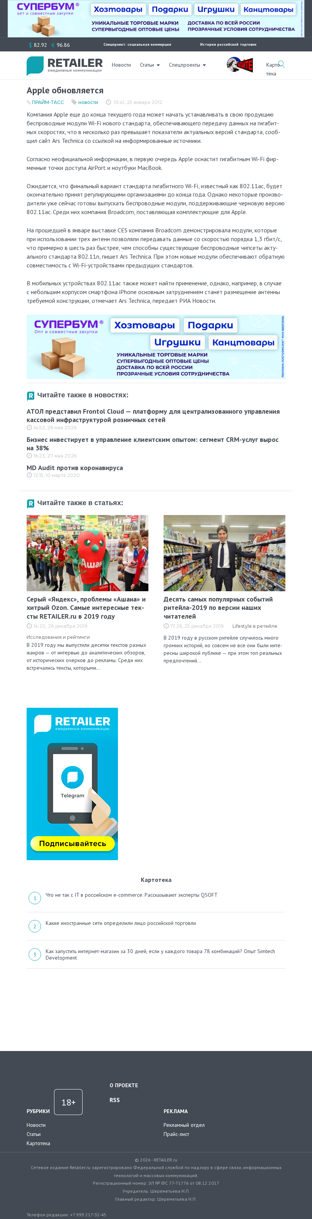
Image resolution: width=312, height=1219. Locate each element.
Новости (121, 64)
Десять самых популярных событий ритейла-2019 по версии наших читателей (218, 608)
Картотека (38, 1143)
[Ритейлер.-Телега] (72, 710)
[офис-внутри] (156, 318)
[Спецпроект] (239, 60)
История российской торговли (228, 44)
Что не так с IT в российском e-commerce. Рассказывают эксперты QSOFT (132, 894)
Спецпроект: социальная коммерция (137, 44)
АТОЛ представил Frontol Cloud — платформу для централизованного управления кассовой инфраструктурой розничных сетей (153, 415)
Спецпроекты (184, 64)
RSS (115, 1100)
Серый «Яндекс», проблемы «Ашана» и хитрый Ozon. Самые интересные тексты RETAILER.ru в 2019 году (86, 608)
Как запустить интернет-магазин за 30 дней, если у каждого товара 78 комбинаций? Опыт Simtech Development (160, 954)
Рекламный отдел (184, 1124)
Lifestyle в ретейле (254, 626)
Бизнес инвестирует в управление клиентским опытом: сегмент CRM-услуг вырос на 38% (153, 444)
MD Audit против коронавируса (75, 467)
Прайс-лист (176, 1134)
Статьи (147, 64)
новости (88, 102)
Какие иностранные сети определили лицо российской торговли (121, 923)
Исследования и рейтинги (58, 637)
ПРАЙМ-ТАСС (48, 102)
